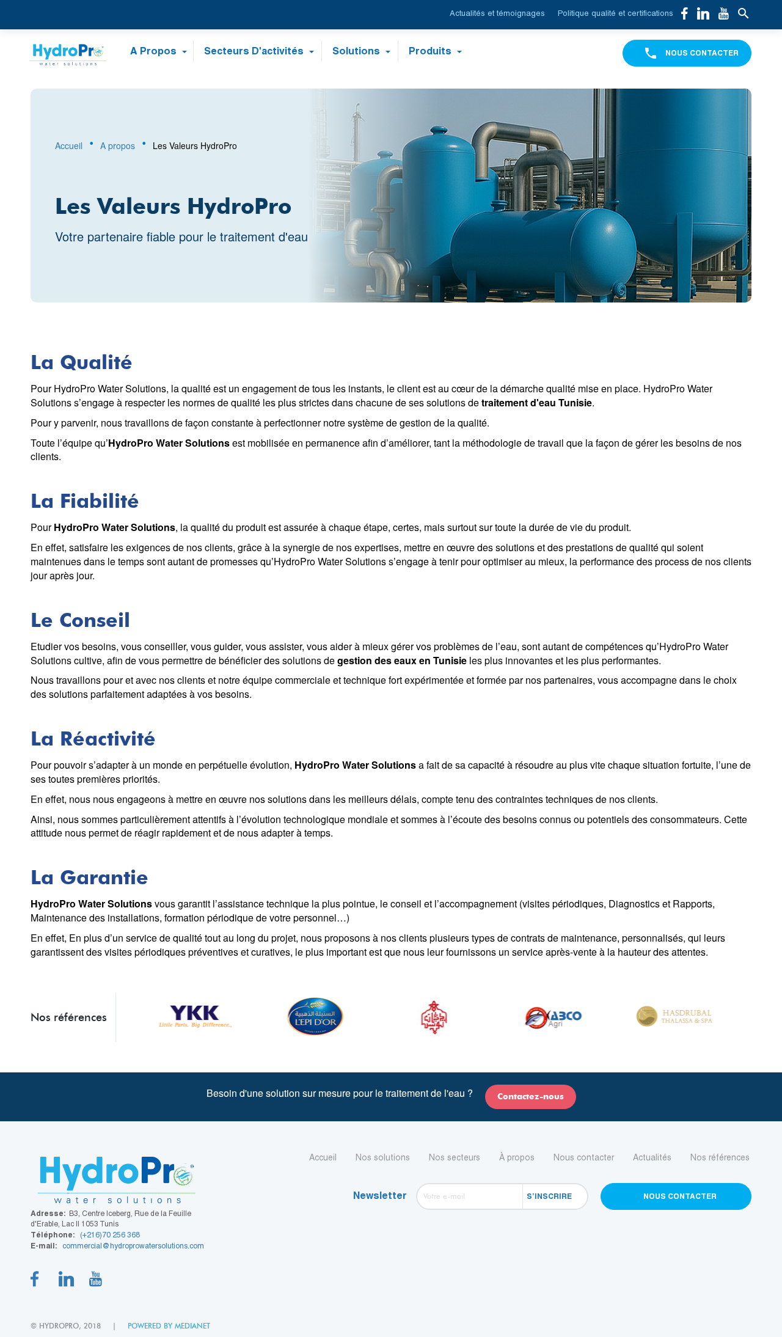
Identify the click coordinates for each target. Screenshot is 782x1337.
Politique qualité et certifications (615, 13)
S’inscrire (549, 1196)
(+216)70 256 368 (110, 1235)
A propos (154, 51)
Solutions (357, 51)
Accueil (68, 145)
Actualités (652, 1157)
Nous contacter (584, 1157)
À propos (517, 1157)
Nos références (720, 1157)
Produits (431, 51)
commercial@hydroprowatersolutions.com (133, 1246)
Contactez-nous (530, 1096)
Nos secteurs (454, 1157)
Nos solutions (383, 1157)
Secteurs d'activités (255, 51)
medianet (192, 1325)
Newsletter (380, 1195)
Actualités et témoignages (497, 13)
